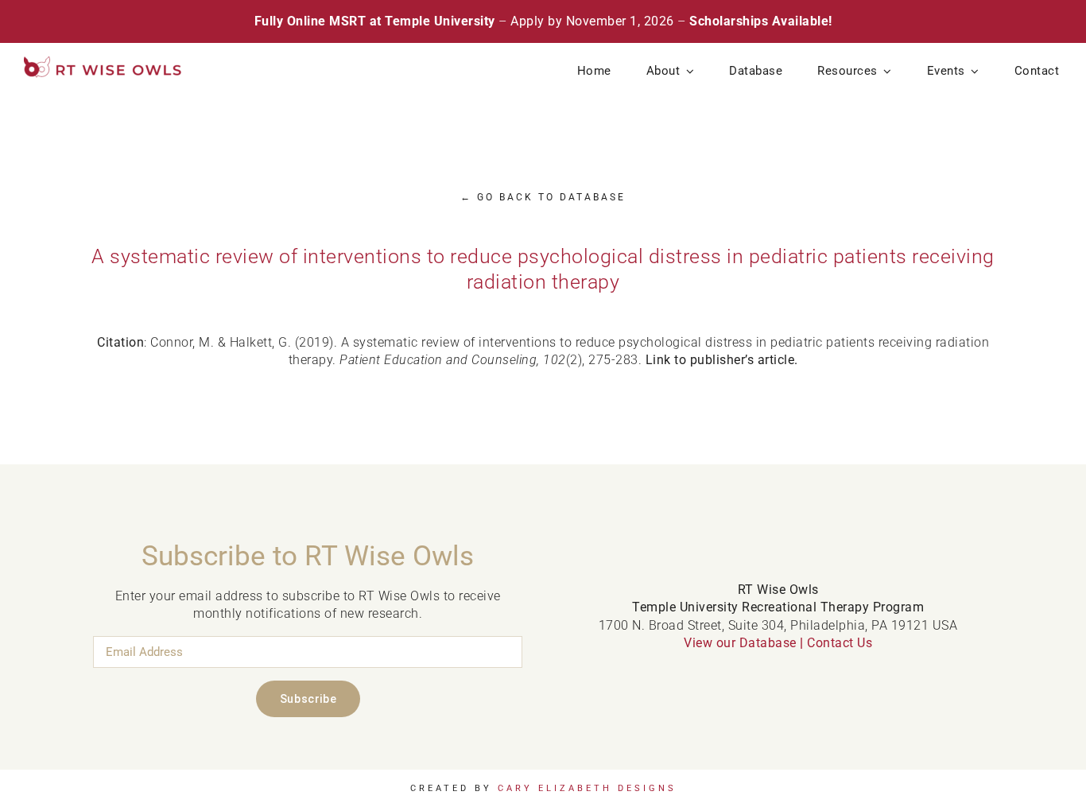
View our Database (740, 642)
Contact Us (839, 642)
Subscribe (308, 699)
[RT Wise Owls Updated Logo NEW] (103, 62)
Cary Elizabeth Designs (587, 788)
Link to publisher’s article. (722, 359)
